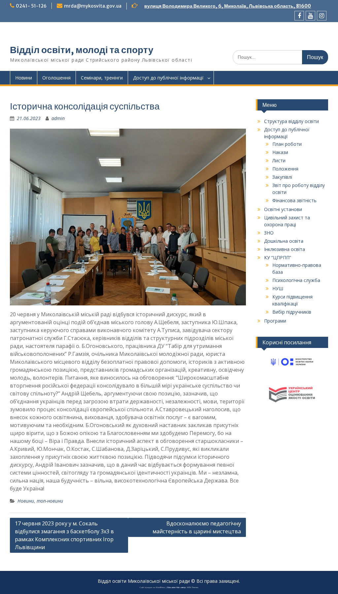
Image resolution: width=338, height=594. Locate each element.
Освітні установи (283, 209)
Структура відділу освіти (291, 121)
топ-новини (50, 501)
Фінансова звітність (294, 200)
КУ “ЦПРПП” (277, 257)
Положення (285, 169)
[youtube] (310, 15)
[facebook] (299, 15)
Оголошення (56, 78)
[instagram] (321, 15)
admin (58, 118)
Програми (275, 321)
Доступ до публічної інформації (168, 78)
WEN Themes (192, 587)
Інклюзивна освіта (284, 249)
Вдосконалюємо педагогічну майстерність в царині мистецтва (196, 527)
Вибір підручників (291, 312)
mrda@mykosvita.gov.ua (92, 6)
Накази (280, 152)
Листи (279, 160)
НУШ (277, 288)
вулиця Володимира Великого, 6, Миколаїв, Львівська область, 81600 (227, 6)
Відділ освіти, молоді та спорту (81, 50)
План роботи (287, 144)
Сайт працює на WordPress (152, 587)
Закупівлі (282, 177)
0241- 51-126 (31, 6)
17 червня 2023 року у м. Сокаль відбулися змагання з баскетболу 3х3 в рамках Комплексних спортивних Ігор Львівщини (64, 535)
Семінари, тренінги (102, 78)
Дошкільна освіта (283, 241)
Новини (23, 78)
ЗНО (269, 233)
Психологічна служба (296, 280)
